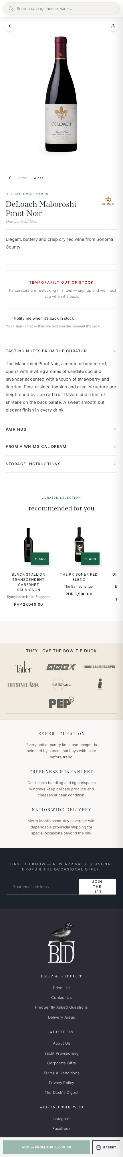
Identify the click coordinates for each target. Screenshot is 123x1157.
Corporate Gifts (61, 1063)
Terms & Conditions (61, 1073)
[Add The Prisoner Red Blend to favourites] (93, 530)
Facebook (61, 1128)
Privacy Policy (61, 1082)
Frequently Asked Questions (61, 1007)
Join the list (97, 886)
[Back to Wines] (9, 178)
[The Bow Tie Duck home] (61, 941)
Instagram (62, 1118)
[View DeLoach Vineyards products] (108, 201)
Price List (61, 987)
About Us (61, 1043)
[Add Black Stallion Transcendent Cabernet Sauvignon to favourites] (43, 530)
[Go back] (10, 26)
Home (22, 178)
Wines (38, 178)
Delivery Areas (61, 1017)
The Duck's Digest (62, 1092)
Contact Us (61, 997)
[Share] (113, 26)
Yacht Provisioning (61, 1053)
